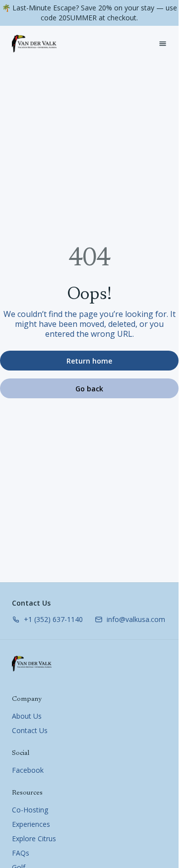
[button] (47, 619)
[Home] (32, 664)
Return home (89, 361)
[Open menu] (163, 44)
